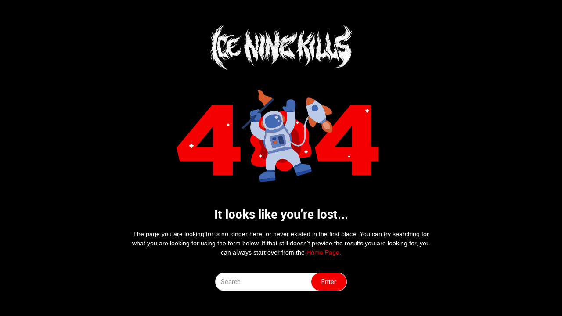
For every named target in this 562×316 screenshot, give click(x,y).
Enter (328, 281)
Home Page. (323, 252)
